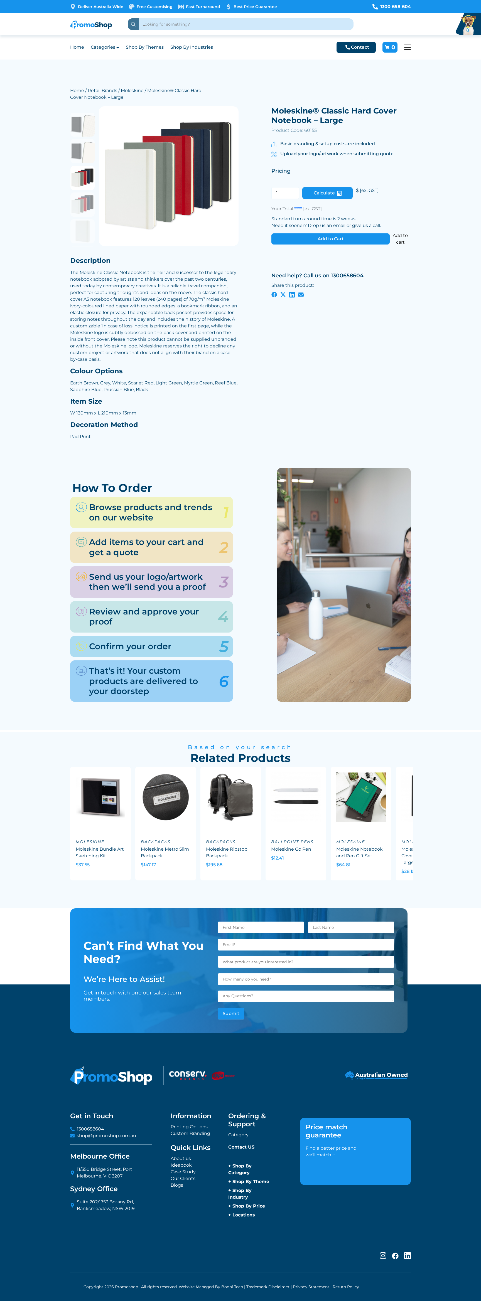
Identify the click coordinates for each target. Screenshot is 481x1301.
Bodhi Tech (232, 1286)
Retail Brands (102, 90)
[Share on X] (283, 294)
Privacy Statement (311, 1286)
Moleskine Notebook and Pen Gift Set (359, 852)
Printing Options (189, 1126)
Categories (103, 47)
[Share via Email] (301, 294)
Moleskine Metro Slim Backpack (165, 852)
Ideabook (181, 1165)
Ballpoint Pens (292, 841)
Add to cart (400, 239)
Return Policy (346, 1286)
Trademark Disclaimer (267, 1286)
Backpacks (156, 841)
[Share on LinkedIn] (292, 294)
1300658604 (90, 1129)
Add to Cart (331, 238)
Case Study (183, 1171)
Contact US (241, 1147)
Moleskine (132, 90)
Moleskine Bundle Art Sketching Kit (100, 852)
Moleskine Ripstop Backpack (226, 852)
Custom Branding (190, 1133)
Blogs (177, 1185)
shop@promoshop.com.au (106, 1135)
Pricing (281, 171)
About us (181, 1158)
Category (238, 1134)
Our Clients (183, 1178)
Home (77, 47)
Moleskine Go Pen (291, 849)
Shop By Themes (145, 47)
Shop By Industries (191, 47)
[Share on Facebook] (274, 294)
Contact (360, 47)
